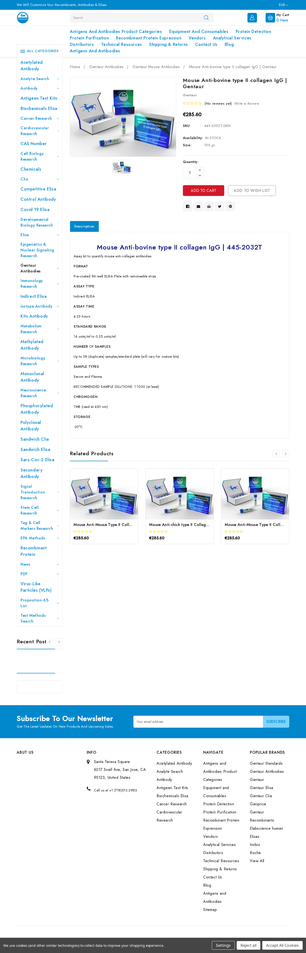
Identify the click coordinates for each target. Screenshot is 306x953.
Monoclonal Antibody (32, 377)
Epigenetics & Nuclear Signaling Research (37, 250)
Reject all (248, 945)
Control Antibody (38, 199)
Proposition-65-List (35, 603)
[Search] (206, 17)
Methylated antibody (32, 345)
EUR (282, 4)
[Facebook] (187, 206)
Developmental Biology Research (37, 222)
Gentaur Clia (261, 796)
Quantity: (190, 161)
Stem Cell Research (29, 510)
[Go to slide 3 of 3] (49, 641)
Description (84, 226)
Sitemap (210, 909)
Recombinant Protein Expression (148, 38)
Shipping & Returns (168, 44)
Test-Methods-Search (34, 618)
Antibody (29, 88)
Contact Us (206, 44)
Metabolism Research (31, 329)
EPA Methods (33, 538)
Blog (229, 44)
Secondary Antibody (32, 473)
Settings (223, 945)
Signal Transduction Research (33, 492)
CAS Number (34, 144)
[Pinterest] (230, 206)
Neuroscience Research (33, 393)
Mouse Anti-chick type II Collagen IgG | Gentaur (193, 524)
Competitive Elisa (38, 189)
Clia (24, 179)
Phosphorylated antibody (37, 409)
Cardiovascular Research (35, 130)
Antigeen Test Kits (39, 98)
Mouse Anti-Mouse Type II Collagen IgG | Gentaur (119, 524)
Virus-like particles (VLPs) (36, 587)
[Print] (209, 206)
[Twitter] (219, 206)
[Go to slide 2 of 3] (59, 641)
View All (257, 861)
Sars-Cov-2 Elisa (38, 460)
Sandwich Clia (35, 439)
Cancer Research (36, 118)
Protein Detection (253, 31)
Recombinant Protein (34, 551)
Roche (255, 853)
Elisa (25, 235)
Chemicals (31, 169)
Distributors (82, 44)
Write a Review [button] (246, 103)
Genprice (258, 804)
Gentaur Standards (266, 763)
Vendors (197, 38)
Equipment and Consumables (199, 31)
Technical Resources (121, 44)
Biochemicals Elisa (39, 108)
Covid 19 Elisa (35, 209)
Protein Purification (89, 38)
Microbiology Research (33, 361)
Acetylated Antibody (32, 65)
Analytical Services (232, 38)
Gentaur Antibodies (31, 268)
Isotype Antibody (37, 306)
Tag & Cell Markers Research (37, 525)
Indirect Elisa (34, 296)
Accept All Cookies (282, 945)
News (25, 564)
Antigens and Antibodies (95, 51)
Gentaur (257, 779)
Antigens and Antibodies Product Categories (116, 31)
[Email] (198, 206)
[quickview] (110, 498)
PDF (24, 574)
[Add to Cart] (97, 498)
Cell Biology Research (32, 156)
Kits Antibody (34, 316)
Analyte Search (35, 78)
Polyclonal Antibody (31, 425)
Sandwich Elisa (35, 449)
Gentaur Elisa (261, 788)
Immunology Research (32, 283)
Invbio (255, 844)
